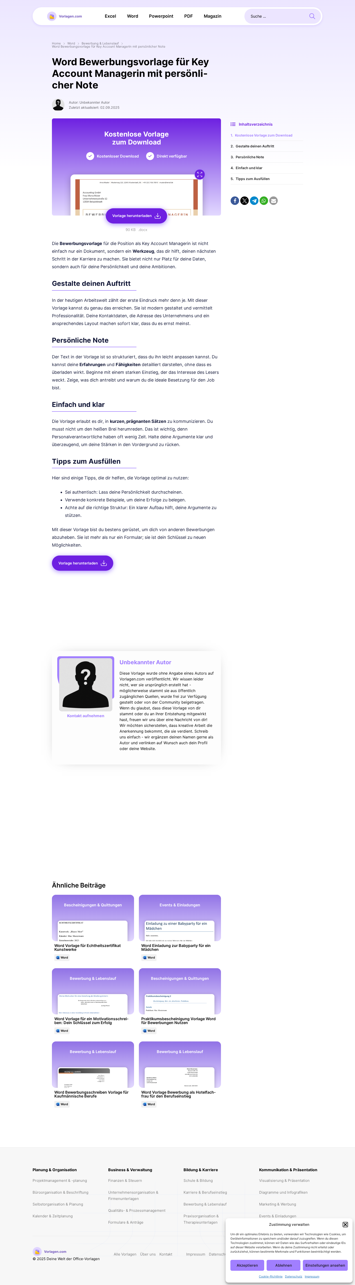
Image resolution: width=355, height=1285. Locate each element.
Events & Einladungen (277, 1216)
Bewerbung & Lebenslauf (100, 43)
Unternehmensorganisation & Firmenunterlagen (133, 1195)
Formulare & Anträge (125, 1222)
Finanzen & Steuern (125, 1180)
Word (132, 16)
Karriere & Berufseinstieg (205, 1192)
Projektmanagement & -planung (60, 1180)
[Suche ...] (312, 16)
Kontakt (165, 1254)
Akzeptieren (247, 1265)
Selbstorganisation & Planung (58, 1204)
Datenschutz (293, 1276)
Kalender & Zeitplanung (53, 1216)
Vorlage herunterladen (132, 215)
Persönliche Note (250, 157)
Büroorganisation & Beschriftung (60, 1192)
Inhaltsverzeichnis (256, 124)
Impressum (312, 1276)
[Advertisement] (136, 612)
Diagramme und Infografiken (283, 1192)
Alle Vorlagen (125, 1254)
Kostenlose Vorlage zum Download (263, 135)
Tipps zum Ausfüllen (253, 179)
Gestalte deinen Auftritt (255, 146)
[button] (345, 1224)
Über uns (148, 1254)
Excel (110, 16)
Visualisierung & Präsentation (284, 1180)
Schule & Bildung (198, 1180)
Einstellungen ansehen (325, 1265)
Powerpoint (161, 16)
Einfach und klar (249, 168)
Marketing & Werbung (277, 1204)
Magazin (212, 16)
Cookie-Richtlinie (271, 1276)
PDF (188, 16)
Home (56, 43)
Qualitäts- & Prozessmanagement (136, 1210)
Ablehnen (283, 1265)
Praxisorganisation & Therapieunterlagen (201, 1219)
